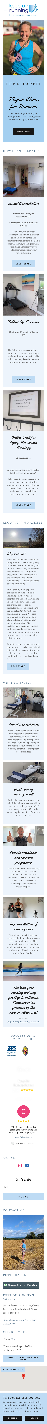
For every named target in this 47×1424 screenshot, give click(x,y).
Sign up (24, 1197)
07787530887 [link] (9, 1323)
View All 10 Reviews (24, 1098)
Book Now (23, 131)
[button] (6, 9)
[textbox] (23, 1187)
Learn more (23, 379)
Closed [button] (14, 1339)
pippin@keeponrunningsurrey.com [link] (19, 1320)
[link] (24, 10)
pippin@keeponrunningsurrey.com (23, 1021)
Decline (12, 1418)
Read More (18, 666)
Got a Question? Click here (24, 1358)
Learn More (23, 264)
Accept (34, 1418)
